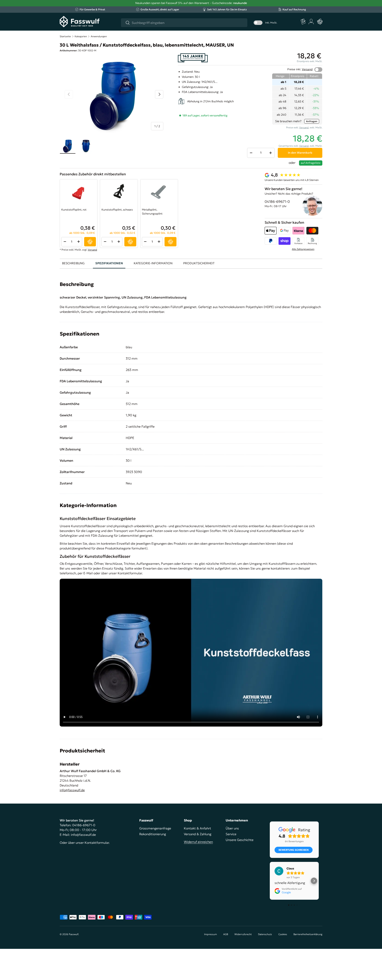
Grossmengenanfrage (155, 828)
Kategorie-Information (153, 263)
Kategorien (81, 36)
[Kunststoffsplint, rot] (78, 193)
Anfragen (311, 121)
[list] (114, 94)
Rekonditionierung (152, 834)
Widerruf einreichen (198, 842)
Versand (307, 69)
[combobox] (184, 22)
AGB (225, 934)
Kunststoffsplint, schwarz (117, 209)
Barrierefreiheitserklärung (307, 934)
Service (231, 834)
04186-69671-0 (277, 201)
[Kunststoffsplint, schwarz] (118, 193)
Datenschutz (265, 934)
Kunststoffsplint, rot (74, 209)
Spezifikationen (109, 263)
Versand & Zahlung (197, 834)
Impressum (210, 934)
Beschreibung (73, 263)
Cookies (282, 934)
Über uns (232, 828)
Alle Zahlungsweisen (303, 249)
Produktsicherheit (198, 263)
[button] (320, 21)
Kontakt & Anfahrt (197, 828)
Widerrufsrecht (243, 934)
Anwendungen (99, 36)
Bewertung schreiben (294, 849)
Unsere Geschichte (239, 840)
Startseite (65, 36)
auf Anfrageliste (311, 163)
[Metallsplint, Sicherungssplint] (159, 193)
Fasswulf (73, 934)
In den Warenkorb (300, 152)
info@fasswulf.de (72, 790)
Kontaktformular (97, 843)
